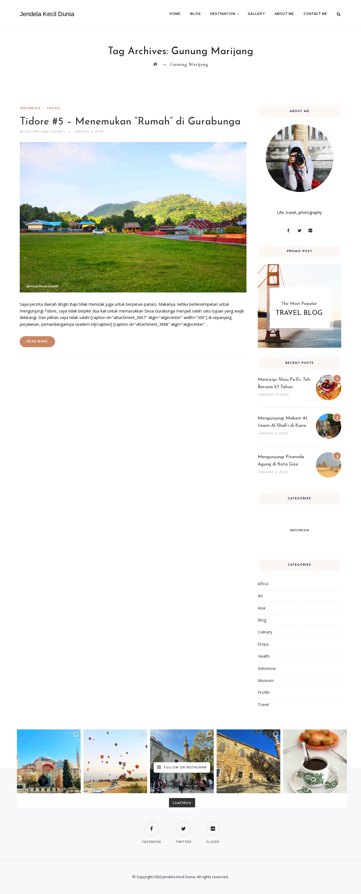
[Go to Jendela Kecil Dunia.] (155, 64)
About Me (284, 14)
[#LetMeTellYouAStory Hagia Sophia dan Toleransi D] (49, 761)
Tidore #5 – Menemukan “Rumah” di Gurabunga (130, 122)
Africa (263, 583)
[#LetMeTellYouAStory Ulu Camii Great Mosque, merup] (248, 761)
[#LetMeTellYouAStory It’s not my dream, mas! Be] (115, 761)
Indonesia (30, 108)
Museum (266, 680)
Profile (264, 692)
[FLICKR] (213, 825)
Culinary (265, 632)
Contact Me (315, 14)
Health (264, 656)
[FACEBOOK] (151, 825)
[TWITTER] (183, 825)
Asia (261, 608)
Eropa (263, 644)
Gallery (256, 14)
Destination (222, 14)
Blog (195, 14)
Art (260, 595)
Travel (54, 108)
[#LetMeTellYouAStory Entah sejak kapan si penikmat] (315, 761)
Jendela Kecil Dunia (47, 14)
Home (175, 14)
